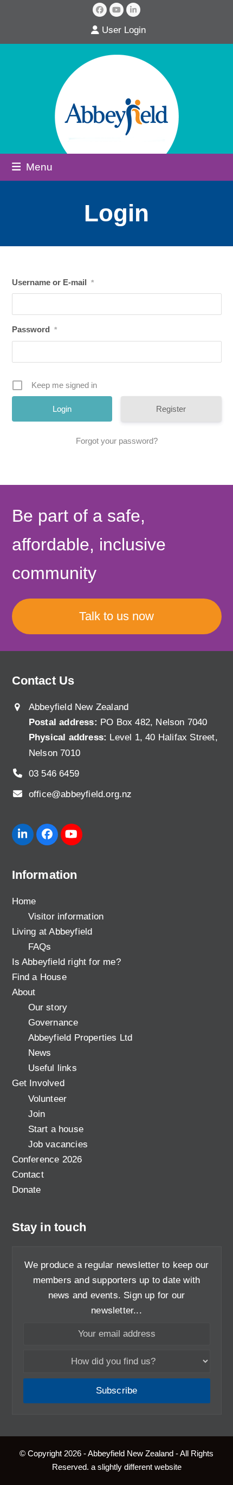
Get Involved (38, 1083)
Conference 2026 (47, 1159)
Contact (28, 1174)
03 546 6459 (54, 773)
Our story (48, 1007)
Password (34, 329)
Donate (26, 1190)
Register (171, 408)
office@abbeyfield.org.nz (80, 794)
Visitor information (66, 916)
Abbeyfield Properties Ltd (80, 1038)
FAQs (39, 947)
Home (24, 901)
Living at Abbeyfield (52, 932)
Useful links (52, 1068)
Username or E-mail (53, 282)
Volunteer (47, 1099)
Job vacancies (58, 1144)
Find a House (39, 977)
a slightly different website (136, 1466)
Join (37, 1114)
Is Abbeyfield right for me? (66, 962)
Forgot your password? (117, 440)
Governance (53, 1022)
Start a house (56, 1129)
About (24, 992)
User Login (124, 30)
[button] (32, 167)
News (39, 1053)
